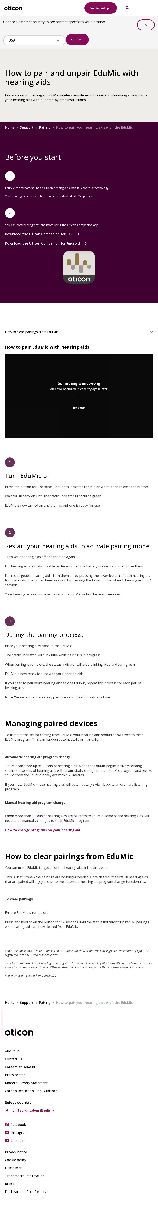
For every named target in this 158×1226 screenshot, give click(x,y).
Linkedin (17, 1140)
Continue (77, 39)
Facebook (18, 1124)
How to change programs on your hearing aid (42, 830)
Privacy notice (16, 1152)
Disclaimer (13, 1168)
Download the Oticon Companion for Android (42, 243)
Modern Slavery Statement (26, 1083)
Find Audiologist (101, 8)
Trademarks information (25, 1176)
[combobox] (32, 40)
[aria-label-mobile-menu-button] (147, 8)
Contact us (13, 1059)
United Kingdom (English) (33, 1110)
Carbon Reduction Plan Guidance (31, 1091)
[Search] (127, 8)
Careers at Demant (20, 1067)
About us (12, 1051)
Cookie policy (15, 1160)
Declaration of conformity (25, 1192)
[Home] (13, 8)
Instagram (19, 1132)
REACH (10, 1184)
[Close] (146, 24)
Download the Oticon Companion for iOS (38, 234)
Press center (15, 1075)
